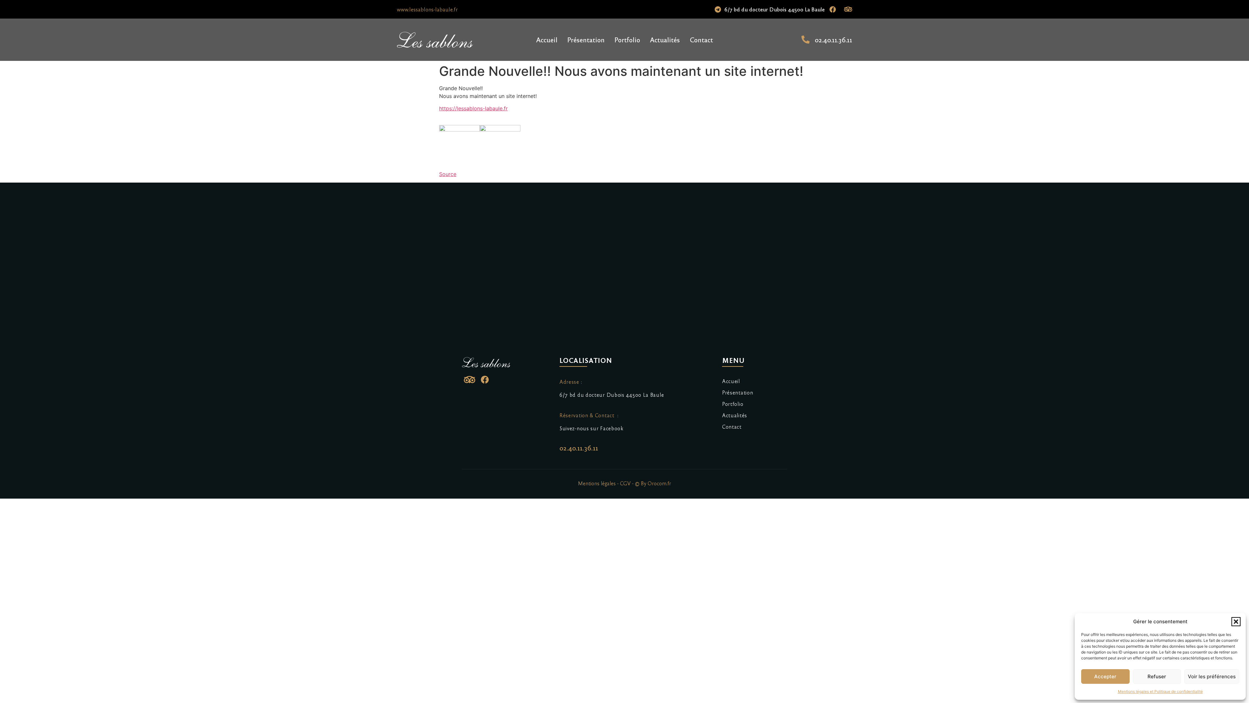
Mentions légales (597, 483)
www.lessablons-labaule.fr (427, 9)
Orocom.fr (659, 483)
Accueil (546, 39)
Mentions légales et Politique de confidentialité (1160, 691)
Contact (701, 39)
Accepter (1105, 676)
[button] (1236, 621)
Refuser (1157, 676)
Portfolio (627, 39)
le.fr (473, 108)
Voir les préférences (1212, 676)
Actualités (665, 39)
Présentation (586, 39)
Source (447, 174)
